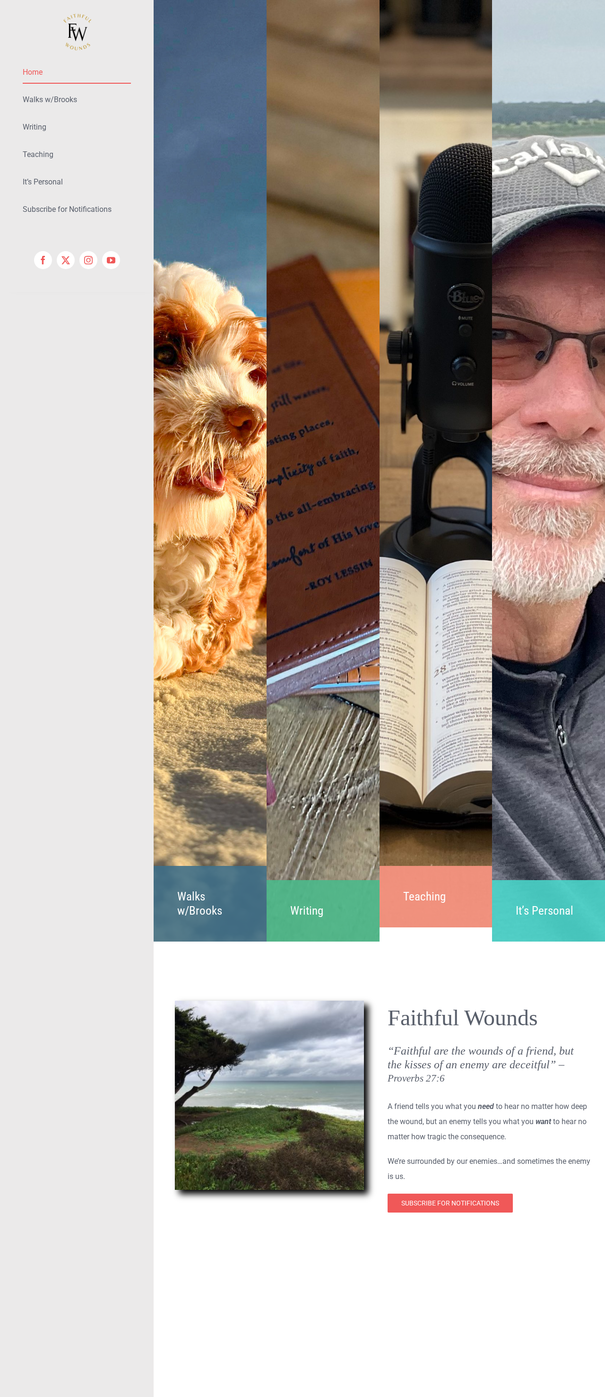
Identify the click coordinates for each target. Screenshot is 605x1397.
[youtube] (111, 260)
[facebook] (43, 260)
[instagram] (88, 260)
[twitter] (66, 260)
